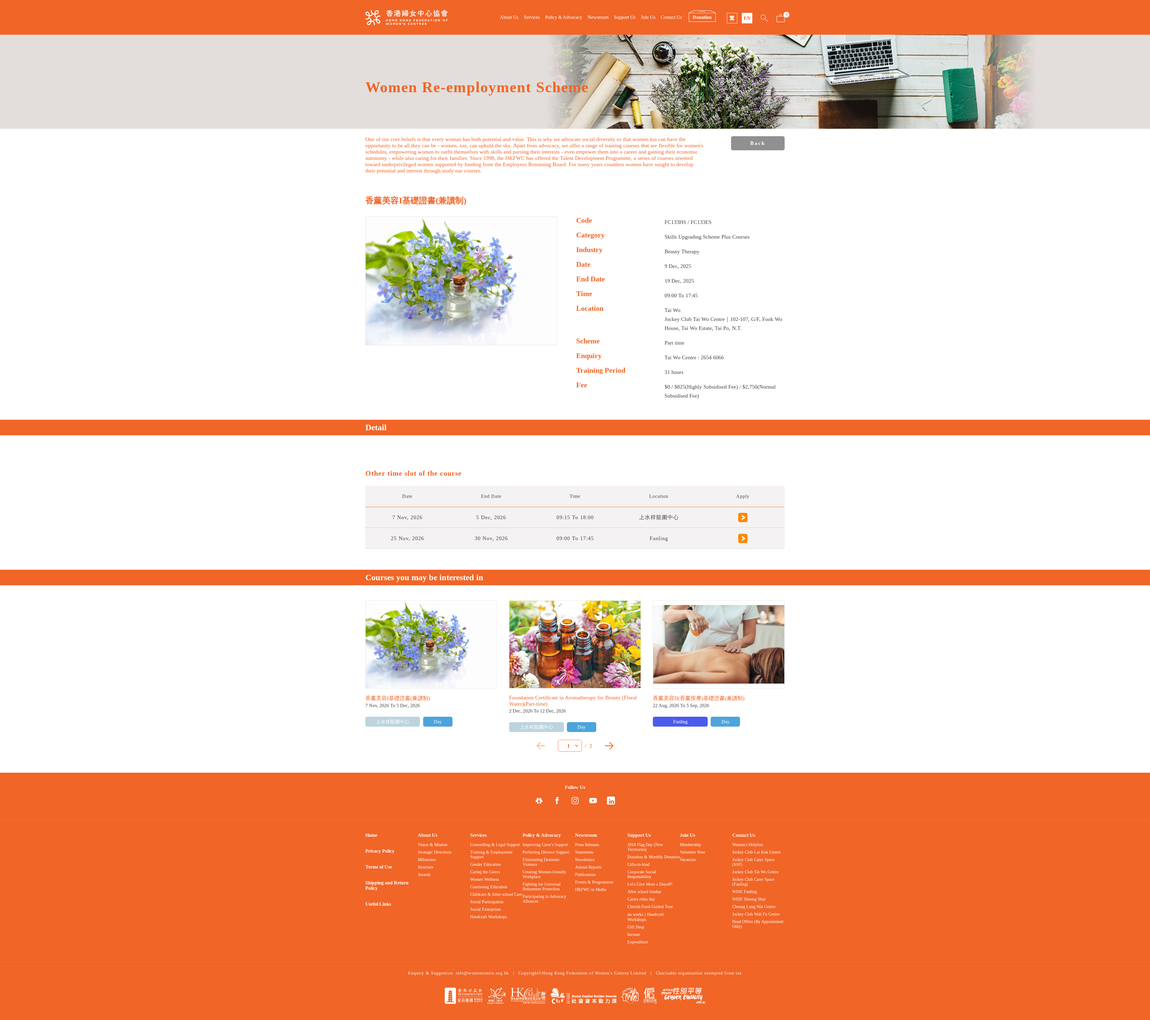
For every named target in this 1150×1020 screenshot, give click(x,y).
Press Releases (587, 844)
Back (757, 143)
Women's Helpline (747, 844)
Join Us (648, 17)
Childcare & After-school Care (496, 894)
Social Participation (486, 902)
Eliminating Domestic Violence (541, 862)
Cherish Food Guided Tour (650, 906)
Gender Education (485, 864)
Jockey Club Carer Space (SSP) (753, 862)
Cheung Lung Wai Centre (753, 906)
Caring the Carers (485, 872)
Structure (425, 867)
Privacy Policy (379, 851)
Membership (690, 844)
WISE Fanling (744, 891)
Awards (424, 874)
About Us (509, 17)
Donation (702, 17)
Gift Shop (635, 927)
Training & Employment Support (491, 854)
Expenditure (637, 942)
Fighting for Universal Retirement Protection (542, 886)
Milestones (427, 859)
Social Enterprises (485, 909)
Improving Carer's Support (545, 844)
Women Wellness (484, 879)
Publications (585, 874)
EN (747, 18)
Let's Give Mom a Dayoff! (650, 884)
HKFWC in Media (590, 889)
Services (532, 17)
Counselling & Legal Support (495, 844)
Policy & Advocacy (563, 17)
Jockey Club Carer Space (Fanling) (753, 881)
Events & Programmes (594, 882)
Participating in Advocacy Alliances (544, 899)
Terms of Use (378, 866)
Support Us (624, 17)
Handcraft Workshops (488, 917)
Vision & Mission (432, 844)
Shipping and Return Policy (386, 885)
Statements (584, 852)
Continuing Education (488, 887)
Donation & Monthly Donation (653, 857)
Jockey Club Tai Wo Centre (755, 872)
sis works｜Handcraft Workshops (645, 917)
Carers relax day (641, 899)
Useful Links (378, 904)
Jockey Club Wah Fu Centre (756, 914)
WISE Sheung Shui (748, 899)
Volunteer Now (692, 852)
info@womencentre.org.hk (482, 973)
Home (371, 835)
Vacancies (688, 859)
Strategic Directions (434, 852)
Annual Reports (588, 867)
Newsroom (598, 17)
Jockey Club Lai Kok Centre (756, 852)
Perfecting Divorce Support (546, 852)
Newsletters (584, 859)
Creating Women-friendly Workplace (544, 874)
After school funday (644, 891)
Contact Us (671, 17)
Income (633, 934)
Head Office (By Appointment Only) (757, 924)
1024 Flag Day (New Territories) (645, 847)
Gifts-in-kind (638, 864)
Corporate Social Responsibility (641, 874)
